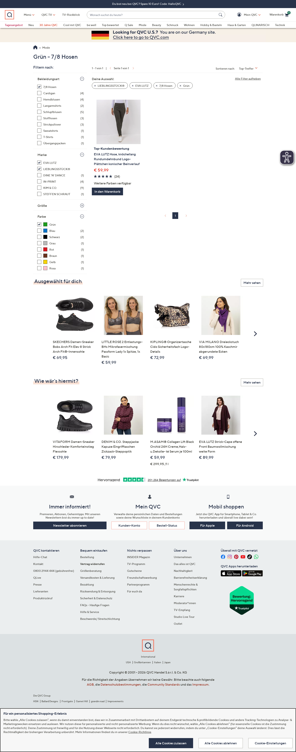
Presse (37, 584)
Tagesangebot (14, 25)
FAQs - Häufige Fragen (94, 605)
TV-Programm (136, 564)
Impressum (200, 684)
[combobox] (152, 15)
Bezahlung (87, 584)
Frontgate (67, 701)
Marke (42, 155)
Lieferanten (40, 591)
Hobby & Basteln (211, 25)
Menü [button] (27, 14)
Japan (167, 662)
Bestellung (87, 557)
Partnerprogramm (138, 584)
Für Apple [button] (207, 525)
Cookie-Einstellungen (270, 743)
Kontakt (38, 564)
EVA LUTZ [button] (142, 85)
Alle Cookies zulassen (170, 743)
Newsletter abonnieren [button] (70, 525)
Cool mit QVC (72, 25)
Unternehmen (183, 557)
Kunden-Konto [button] (129, 525)
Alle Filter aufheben (248, 78)
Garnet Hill (82, 701)
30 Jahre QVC (48, 25)
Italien (157, 662)
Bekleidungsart (48, 79)
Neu (31, 25)
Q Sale (129, 25)
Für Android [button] (245, 525)
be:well (91, 25)
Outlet (178, 623)
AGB (90, 684)
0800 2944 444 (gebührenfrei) (53, 570)
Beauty (156, 25)
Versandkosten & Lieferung (97, 577)
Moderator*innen (185, 603)
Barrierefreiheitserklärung (190, 577)
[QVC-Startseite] (35, 47)
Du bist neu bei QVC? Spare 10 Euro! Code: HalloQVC (147, 3)
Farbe (41, 216)
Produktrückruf (43, 598)
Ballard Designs (49, 701)
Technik (280, 25)
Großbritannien (142, 662)
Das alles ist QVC (185, 564)
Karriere (179, 596)
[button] (244, 15)
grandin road (98, 701)
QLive (37, 577)
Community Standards (163, 684)
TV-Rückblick (71, 14)
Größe (42, 206)
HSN (35, 701)
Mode (142, 25)
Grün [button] (185, 85)
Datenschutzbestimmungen (120, 684)
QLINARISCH (260, 25)
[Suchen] (221, 14)
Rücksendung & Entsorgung (97, 591)
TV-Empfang (182, 610)
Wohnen (189, 25)
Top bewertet (110, 25)
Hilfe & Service (89, 612)
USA (128, 662)
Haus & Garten (237, 25)
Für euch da (134, 591)
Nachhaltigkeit (183, 570)
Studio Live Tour (184, 616)
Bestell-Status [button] (167, 525)
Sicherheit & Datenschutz (96, 598)
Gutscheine (134, 570)
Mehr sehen (252, 283)
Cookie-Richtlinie (139, 732)
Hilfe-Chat (40, 557)
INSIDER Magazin (138, 557)
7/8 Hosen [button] (165, 85)
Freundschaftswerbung (142, 577)
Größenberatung (90, 570)
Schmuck (172, 25)
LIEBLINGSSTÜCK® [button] (111, 85)
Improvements (115, 701)
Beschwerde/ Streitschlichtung (100, 618)
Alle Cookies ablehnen (221, 743)
